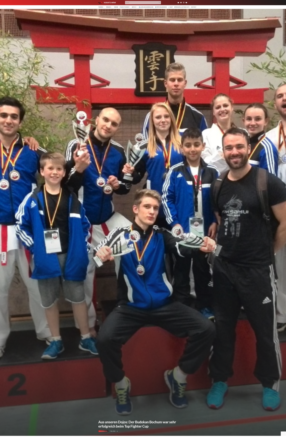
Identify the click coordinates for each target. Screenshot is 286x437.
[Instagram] (183, 2)
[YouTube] (186, 2)
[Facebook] (181, 2)
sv (117, 431)
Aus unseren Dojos (103, 431)
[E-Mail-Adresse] (178, 2)
